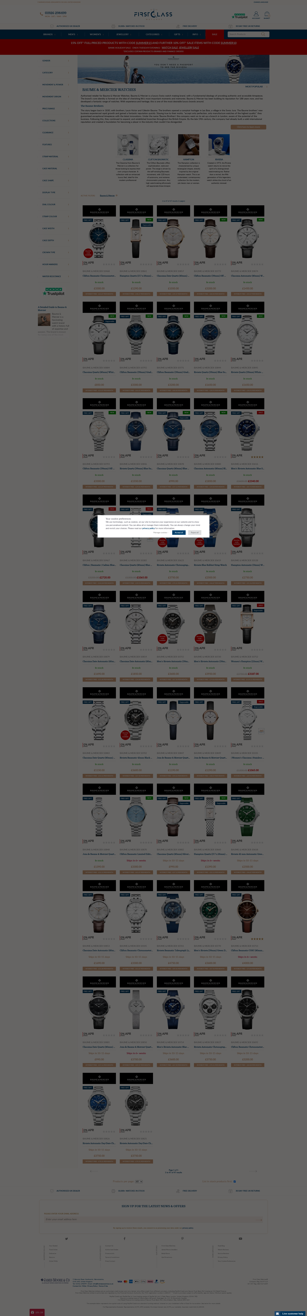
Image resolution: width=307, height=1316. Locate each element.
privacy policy (148, 528)
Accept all (179, 533)
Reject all (195, 533)
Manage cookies (160, 533)
